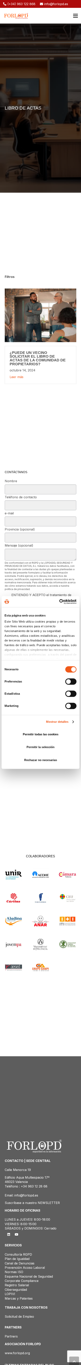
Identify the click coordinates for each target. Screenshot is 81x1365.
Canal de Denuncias (19, 1263)
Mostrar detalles (57, 721)
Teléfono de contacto (21, 497)
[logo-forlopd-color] (16, 15)
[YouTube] (16, 1234)
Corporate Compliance (22, 1281)
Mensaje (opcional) (19, 545)
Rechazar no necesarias (40, 760)
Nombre (11, 481)
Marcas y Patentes (19, 1298)
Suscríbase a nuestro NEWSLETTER (32, 1203)
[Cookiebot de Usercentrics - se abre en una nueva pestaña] (59, 601)
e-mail (9, 513)
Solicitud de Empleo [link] (19, 1316)
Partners (11, 1336)
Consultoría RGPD (18, 1254)
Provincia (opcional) (20, 529)
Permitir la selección (40, 747)
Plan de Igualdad (17, 1259)
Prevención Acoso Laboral (25, 1268)
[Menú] (75, 16)
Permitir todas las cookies (40, 734)
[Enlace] (40, 336)
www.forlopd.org (17, 1353)
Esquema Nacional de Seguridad (29, 1276)
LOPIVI (10, 1294)
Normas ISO (14, 1272)
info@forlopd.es (26, 1195)
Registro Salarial (17, 1285)
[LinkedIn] (9, 1234)
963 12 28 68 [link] (37, 1186)
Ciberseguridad (16, 1290)
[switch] (70, 681)
